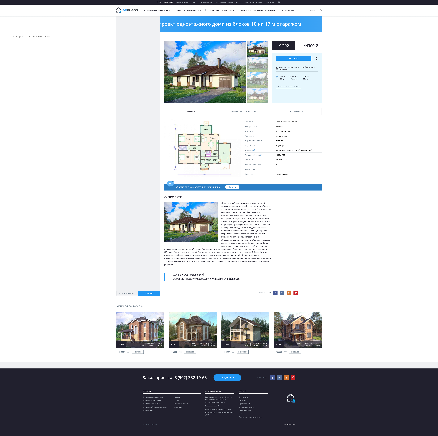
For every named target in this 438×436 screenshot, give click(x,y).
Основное (190, 111)
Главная (11, 36)
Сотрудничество (205, 2)
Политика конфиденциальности (250, 417)
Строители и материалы (252, 2)
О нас (193, 2)
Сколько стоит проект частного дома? (218, 409)
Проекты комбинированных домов (258, 10)
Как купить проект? (212, 406)
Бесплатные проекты (181, 404)
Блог (240, 414)
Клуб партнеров (244, 404)
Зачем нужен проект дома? (215, 402)
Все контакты (243, 397)
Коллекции (178, 407)
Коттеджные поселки (246, 407)
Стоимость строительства (243, 111)
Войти (312, 10)
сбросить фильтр (127, 293)
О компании (243, 400)
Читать (232, 187)
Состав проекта (295, 111)
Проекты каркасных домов (221, 10)
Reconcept (291, 425)
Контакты (270, 2)
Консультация (182, 2)
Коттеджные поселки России (227, 2)
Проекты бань (288, 10)
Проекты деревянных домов (157, 10)
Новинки (177, 397)
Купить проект (293, 58)
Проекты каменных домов (189, 10)
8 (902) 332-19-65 (165, 2)
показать (149, 293)
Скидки (176, 400)
